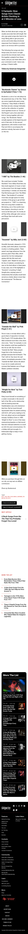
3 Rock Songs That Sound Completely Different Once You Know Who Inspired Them (9, 776)
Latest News (20, 816)
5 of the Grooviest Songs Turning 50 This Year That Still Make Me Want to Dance (9, 790)
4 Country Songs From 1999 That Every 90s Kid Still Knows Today (9, 708)
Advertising (7, 909)
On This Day (5, 830)
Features (5, 816)
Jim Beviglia (5, 23)
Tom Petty (8, 498)
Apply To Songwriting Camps (7, 862)
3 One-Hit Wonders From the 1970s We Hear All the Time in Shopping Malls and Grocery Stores (9, 735)
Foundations (5, 881)
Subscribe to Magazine (7, 857)
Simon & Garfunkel (17, 496)
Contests (5, 839)
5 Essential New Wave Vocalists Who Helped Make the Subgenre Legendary (15, 614)
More (3, 890)
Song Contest (5, 841)
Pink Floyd (10, 496)
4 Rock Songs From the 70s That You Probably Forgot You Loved (11, 518)
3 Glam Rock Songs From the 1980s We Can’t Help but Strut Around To (14, 589)
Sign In (7, 915)
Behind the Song (6, 819)
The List (4, 8)
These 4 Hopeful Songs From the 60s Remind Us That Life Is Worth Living (15, 606)
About (7, 906)
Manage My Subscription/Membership (8, 873)
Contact (7, 912)
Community (6, 855)
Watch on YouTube (6, 895)
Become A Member (7, 919)
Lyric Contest (5, 844)
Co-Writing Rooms (6, 885)
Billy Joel (4, 496)
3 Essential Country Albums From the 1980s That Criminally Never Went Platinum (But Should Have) (9, 751)
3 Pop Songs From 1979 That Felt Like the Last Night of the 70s (13, 697)
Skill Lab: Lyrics (5, 883)
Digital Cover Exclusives (5, 822)
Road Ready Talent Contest (6, 847)
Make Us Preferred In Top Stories (11, 507)
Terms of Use (7, 922)
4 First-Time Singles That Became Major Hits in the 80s (10, 764)
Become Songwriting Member (7, 867)
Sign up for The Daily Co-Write (21, 820)
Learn (4, 878)
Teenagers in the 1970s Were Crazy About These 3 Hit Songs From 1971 (14, 597)
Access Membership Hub (8, 870)
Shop (3, 892)
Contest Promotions (7, 850)
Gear (3, 832)
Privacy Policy (7, 925)
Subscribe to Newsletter (8, 859)
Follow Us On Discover (8, 503)
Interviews (4, 825)
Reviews (4, 835)
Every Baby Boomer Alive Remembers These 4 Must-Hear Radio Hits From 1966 (14, 581)
